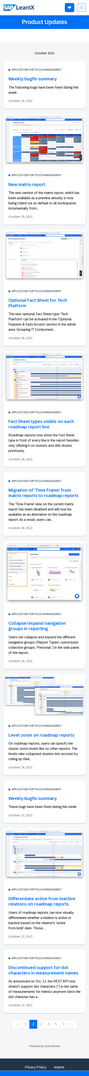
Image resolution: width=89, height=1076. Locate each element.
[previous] (17, 1024)
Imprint (59, 1067)
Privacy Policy (35, 1067)
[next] (72, 1024)
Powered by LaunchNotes (44, 1046)
